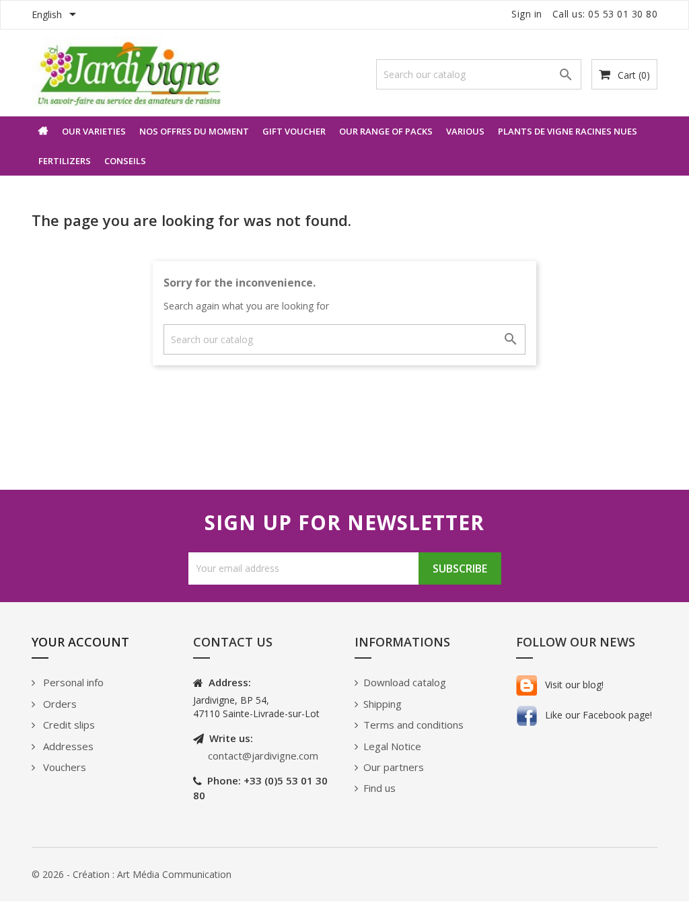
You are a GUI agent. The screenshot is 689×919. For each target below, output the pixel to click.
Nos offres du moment (194, 131)
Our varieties (94, 131)
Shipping (382, 703)
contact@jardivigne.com (263, 755)
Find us (379, 788)
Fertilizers (64, 161)
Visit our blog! (573, 684)
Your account (80, 642)
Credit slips (67, 724)
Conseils (125, 161)
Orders (58, 703)
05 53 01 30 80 (622, 13)
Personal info (72, 682)
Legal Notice (392, 746)
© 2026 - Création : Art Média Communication (131, 874)
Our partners (393, 767)
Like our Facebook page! (597, 714)
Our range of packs (386, 131)
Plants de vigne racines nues (567, 131)
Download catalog (404, 682)
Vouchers (63, 767)
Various (465, 131)
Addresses (67, 746)
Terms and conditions (413, 724)
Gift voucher (294, 131)
